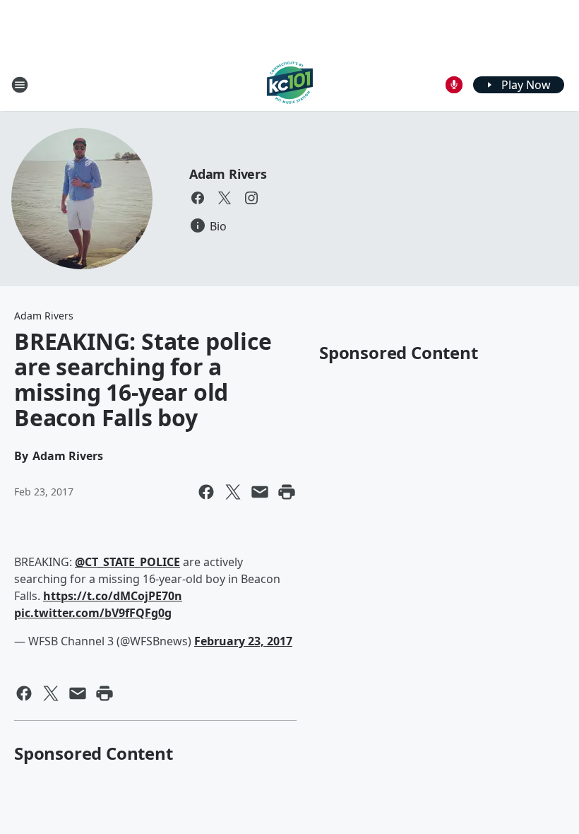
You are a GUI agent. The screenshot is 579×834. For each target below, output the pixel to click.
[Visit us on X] (224, 197)
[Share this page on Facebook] (206, 492)
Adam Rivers (228, 173)
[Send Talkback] (454, 84)
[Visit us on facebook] (197, 197)
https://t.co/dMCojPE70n (112, 596)
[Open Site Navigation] (19, 84)
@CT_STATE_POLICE (127, 562)
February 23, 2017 (243, 641)
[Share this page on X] (233, 492)
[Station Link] (289, 84)
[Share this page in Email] (260, 492)
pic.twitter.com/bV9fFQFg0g (93, 613)
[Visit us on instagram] (251, 197)
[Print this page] (287, 492)
